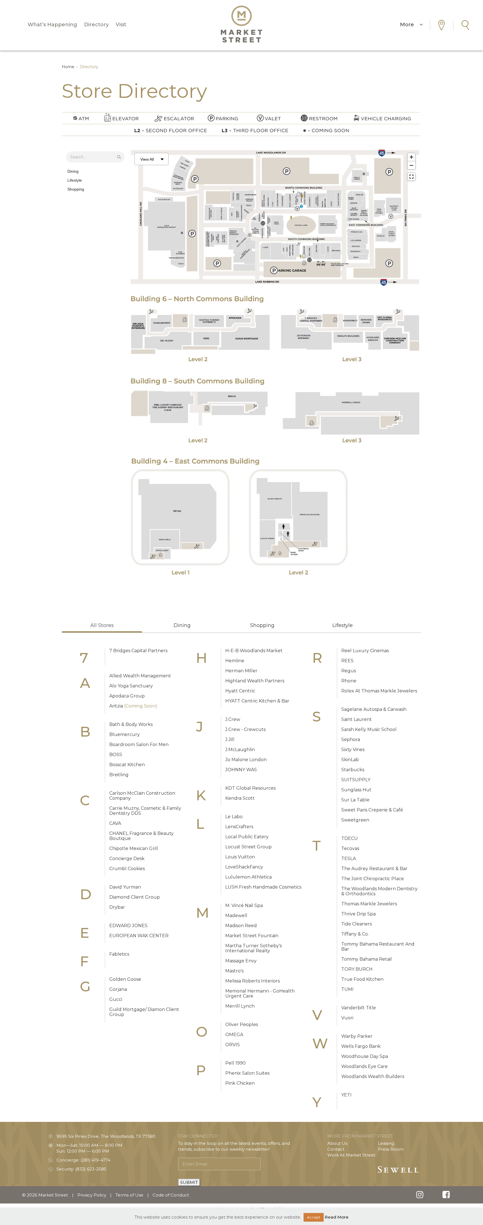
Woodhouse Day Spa (364, 1056)
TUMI (347, 989)
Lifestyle (342, 625)
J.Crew (232, 719)
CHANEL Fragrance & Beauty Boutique (141, 836)
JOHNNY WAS (241, 769)
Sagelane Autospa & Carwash (373, 709)
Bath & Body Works (131, 724)
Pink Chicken (240, 1083)
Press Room (391, 1149)
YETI (346, 1095)
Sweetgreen (355, 820)
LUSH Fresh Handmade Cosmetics (263, 887)
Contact (335, 1149)
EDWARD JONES (128, 925)
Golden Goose (125, 979)
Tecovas (350, 848)
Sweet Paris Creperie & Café (372, 810)
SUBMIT (189, 1182)
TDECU (349, 838)
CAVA (115, 823)
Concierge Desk (127, 858)
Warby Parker (357, 1036)
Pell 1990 (235, 1063)
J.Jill (230, 739)
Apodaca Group (127, 696)
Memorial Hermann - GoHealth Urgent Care (260, 993)
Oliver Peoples (241, 1024)
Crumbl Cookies (127, 868)
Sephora (350, 739)
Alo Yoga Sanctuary (131, 686)
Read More (337, 1217)
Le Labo (234, 816)
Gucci (115, 999)
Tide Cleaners (356, 924)
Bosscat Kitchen (127, 764)
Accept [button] (313, 1217)
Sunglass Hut (356, 789)
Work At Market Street (351, 1155)
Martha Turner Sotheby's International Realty (253, 948)
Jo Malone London (246, 759)
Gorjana (118, 989)
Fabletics (119, 954)
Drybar (117, 907)
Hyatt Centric (240, 691)
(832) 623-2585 (90, 1169)
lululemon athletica (248, 877)
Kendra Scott (240, 798)
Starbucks (352, 769)
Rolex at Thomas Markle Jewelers (379, 691)
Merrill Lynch (240, 1006)
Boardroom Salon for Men (139, 744)
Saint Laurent (356, 719)
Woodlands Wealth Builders (372, 1076)
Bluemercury (124, 734)
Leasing (386, 1143)
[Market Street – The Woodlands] (241, 24)
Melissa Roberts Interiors (252, 981)
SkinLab (350, 759)
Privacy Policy (91, 1195)
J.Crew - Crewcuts (245, 729)
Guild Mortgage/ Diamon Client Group (144, 1012)
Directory (96, 25)
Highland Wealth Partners (254, 680)
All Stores (102, 625)
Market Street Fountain (251, 935)
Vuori (347, 1017)
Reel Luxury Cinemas (365, 650)
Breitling (119, 774)
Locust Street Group (248, 846)
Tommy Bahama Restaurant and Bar (378, 946)
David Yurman (125, 887)
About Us (337, 1143)
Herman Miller (241, 670)
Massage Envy (241, 960)
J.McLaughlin (240, 749)
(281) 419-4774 (95, 1160)
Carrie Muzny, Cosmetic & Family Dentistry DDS (145, 811)
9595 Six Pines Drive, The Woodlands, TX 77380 (105, 1136)
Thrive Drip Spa (358, 914)
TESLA (348, 858)
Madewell (236, 915)
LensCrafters (239, 826)
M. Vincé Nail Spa (244, 905)
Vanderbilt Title (358, 1007)
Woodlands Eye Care (364, 1066)
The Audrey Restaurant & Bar (374, 868)
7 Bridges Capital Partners (138, 650)
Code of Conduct (171, 1195)
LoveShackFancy (244, 867)
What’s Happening (52, 25)
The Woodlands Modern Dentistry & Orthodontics (379, 891)
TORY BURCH (357, 969)
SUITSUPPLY (355, 779)
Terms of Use (129, 1195)
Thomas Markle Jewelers (369, 903)
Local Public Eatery (247, 836)
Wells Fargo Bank (361, 1046)
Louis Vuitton (240, 857)
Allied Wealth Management (140, 675)
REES (347, 660)
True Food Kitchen (362, 979)
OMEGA (234, 1034)
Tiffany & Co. (355, 934)
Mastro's (234, 971)
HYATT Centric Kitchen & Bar (257, 701)
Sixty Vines (352, 749)
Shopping (262, 625)
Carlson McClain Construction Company (142, 795)
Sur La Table (355, 800)
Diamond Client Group (134, 897)
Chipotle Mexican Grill (133, 848)
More (410, 25)
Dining (182, 625)
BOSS (115, 754)
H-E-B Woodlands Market (254, 650)
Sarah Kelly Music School (369, 729)
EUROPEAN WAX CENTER (139, 935)
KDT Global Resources (250, 788)
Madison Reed (241, 925)
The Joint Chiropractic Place (372, 878)
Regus (348, 670)
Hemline (234, 660)
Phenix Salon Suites (247, 1073)
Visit (121, 25)
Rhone (348, 680)
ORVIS (232, 1044)
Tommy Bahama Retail (366, 959)
